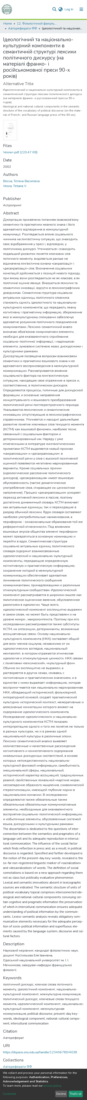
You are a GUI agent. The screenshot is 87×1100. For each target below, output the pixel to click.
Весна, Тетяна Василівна (21, 181)
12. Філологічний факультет (37, 23)
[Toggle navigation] (81, 9)
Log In (69, 9)
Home (7, 23)
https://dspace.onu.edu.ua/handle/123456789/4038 (40, 1052)
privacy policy (52, 1086)
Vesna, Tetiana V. (15, 186)
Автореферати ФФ (22, 28)
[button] (60, 9)
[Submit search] (54, 9)
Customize (9, 1094)
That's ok (76, 1094)
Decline (61, 1094)
